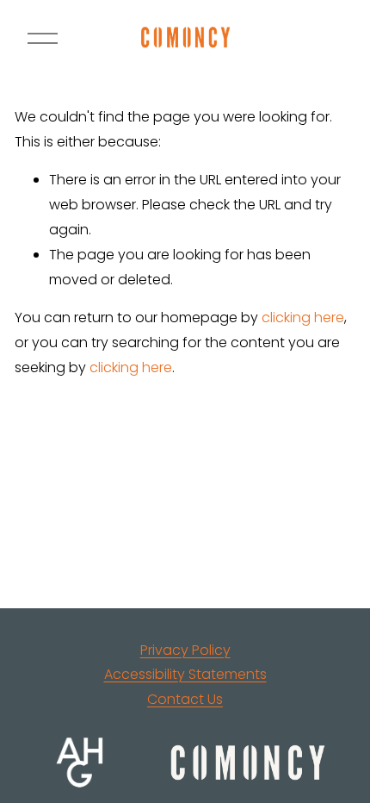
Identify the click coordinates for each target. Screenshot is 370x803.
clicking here (303, 317)
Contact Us (185, 699)
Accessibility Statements (185, 674)
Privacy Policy (185, 650)
